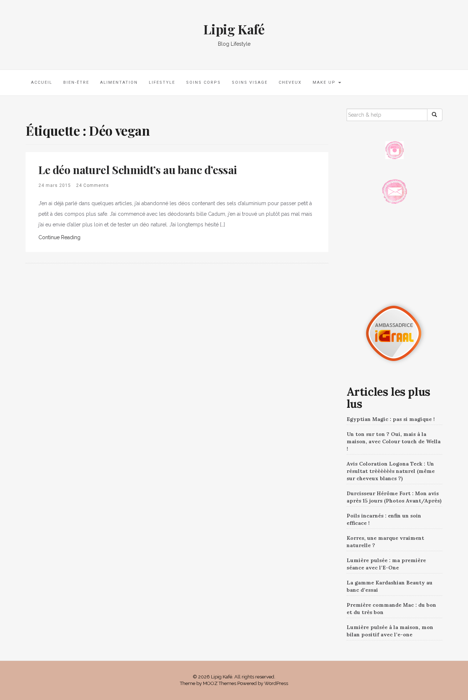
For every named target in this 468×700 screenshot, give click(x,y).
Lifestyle (162, 82)
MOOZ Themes (219, 683)
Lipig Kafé (233, 29)
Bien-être (76, 82)
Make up (325, 82)
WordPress (276, 683)
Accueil (41, 82)
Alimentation (119, 82)
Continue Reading (59, 237)
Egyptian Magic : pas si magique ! (391, 419)
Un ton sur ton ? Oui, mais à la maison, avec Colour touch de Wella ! (394, 441)
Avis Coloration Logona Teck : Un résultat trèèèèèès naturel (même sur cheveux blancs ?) (391, 471)
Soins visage (250, 82)
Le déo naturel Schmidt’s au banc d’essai (137, 169)
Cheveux (290, 82)
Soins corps (203, 82)
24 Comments (92, 185)
